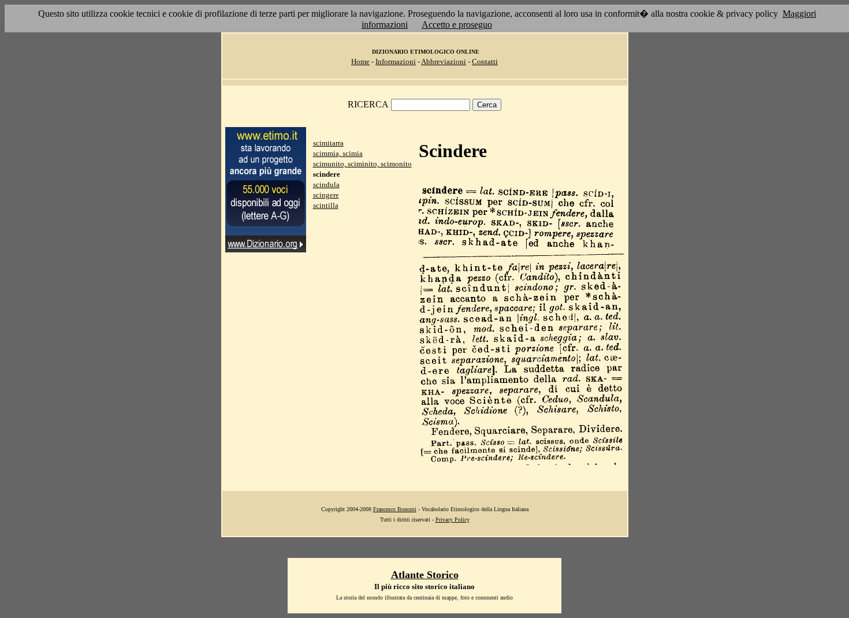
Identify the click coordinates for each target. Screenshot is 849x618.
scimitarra (328, 143)
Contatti (485, 61)
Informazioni (395, 61)
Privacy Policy (452, 519)
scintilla (325, 205)
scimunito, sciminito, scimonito (362, 163)
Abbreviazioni (443, 61)
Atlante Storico (425, 574)
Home (360, 61)
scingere (326, 195)
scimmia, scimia (338, 153)
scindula (326, 184)
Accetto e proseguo (457, 24)
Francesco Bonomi (394, 509)
